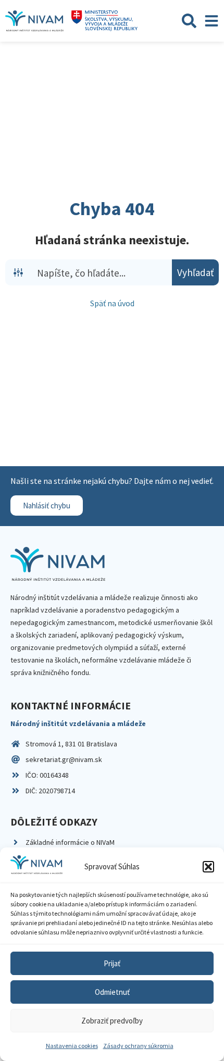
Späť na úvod (112, 303)
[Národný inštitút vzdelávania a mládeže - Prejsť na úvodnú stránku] (34, 20)
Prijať (112, 963)
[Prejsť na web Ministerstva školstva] (104, 20)
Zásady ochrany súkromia (138, 1046)
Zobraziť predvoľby (112, 1021)
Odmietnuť (112, 992)
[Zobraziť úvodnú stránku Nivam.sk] (57, 564)
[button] (208, 867)
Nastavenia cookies (72, 1046)
